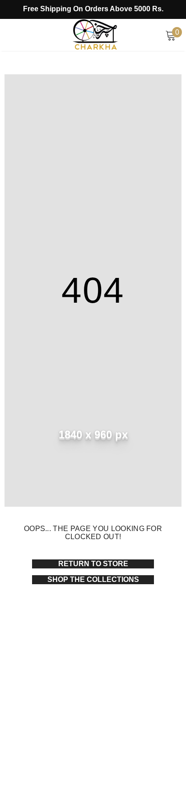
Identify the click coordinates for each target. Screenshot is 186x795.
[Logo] (95, 34)
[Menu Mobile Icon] (10, 35)
